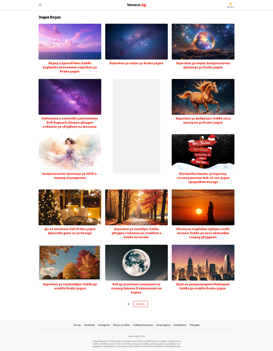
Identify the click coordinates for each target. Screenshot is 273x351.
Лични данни (163, 325)
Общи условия (121, 325)
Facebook (89, 325)
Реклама (194, 325)
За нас (77, 325)
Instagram (104, 325)
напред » (140, 304)
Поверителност (143, 325)
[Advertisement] (136, 126)
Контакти (180, 325)
